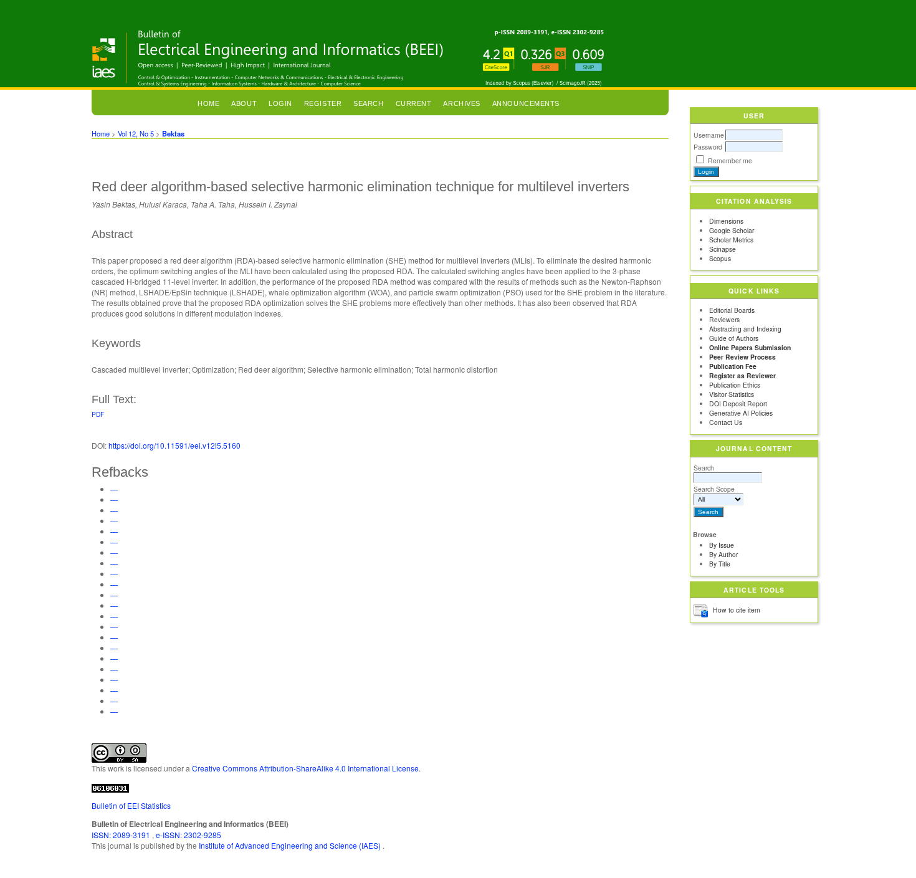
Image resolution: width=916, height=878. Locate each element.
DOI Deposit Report (738, 403)
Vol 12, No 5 (136, 133)
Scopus (720, 258)
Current (414, 103)
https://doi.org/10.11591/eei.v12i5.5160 (174, 445)
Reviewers (724, 319)
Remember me (730, 160)
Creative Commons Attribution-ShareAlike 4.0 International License (305, 768)
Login (280, 103)
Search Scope (714, 489)
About (244, 103)
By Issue (721, 545)
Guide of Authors (733, 338)
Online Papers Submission (750, 347)
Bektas (173, 133)
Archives (461, 103)
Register (322, 103)
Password (708, 146)
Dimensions (726, 221)
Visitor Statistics (731, 394)
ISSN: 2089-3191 (122, 834)
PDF (98, 414)
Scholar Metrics (731, 239)
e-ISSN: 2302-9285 (188, 834)
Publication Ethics (734, 384)
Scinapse (722, 249)
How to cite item (736, 609)
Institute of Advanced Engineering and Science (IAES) (291, 845)
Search (704, 467)
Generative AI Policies (741, 413)
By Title (719, 563)
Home (208, 103)
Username (709, 135)
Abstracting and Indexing (745, 328)
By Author (723, 554)
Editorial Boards (732, 310)
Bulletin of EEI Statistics (131, 805)
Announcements (526, 103)
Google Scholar (731, 230)
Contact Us (725, 422)
